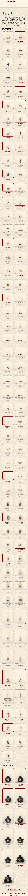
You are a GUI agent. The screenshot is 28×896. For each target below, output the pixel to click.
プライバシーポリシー (15, 895)
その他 (7, 5)
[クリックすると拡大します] (7, 35)
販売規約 (24, 893)
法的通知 (18, 893)
